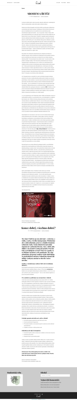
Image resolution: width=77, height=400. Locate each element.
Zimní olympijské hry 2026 (55, 382)
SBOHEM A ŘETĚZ (38, 13)
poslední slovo (30, 222)
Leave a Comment (44, 16)
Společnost (28, 359)
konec (25, 222)
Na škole (27, 220)
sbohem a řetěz (37, 222)
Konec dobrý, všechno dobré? (38, 228)
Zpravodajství (32, 220)
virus (40, 361)
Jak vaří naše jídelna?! (55, 384)
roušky (37, 361)
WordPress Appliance (34, 399)
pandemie (33, 361)
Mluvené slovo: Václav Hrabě (53, 387)
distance (26, 361)
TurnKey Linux (43, 399)
